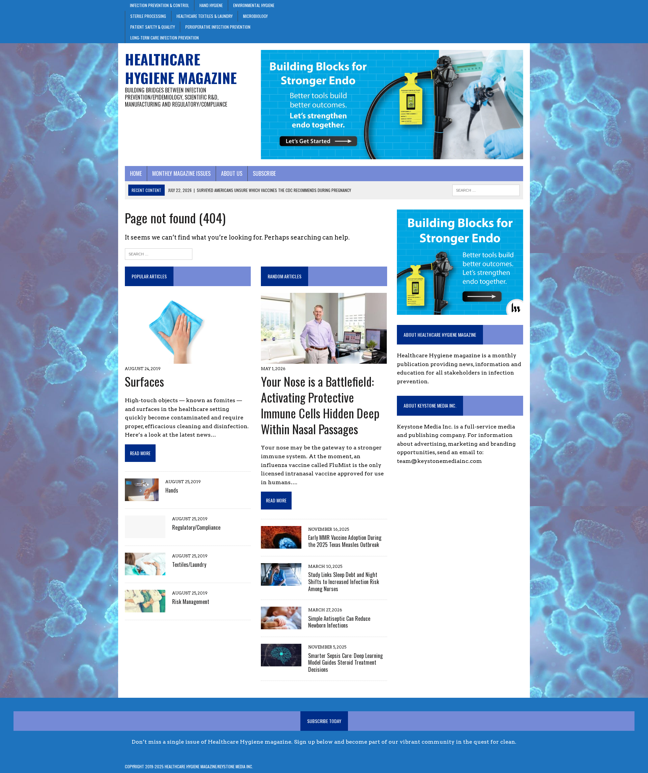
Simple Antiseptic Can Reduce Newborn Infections (339, 622)
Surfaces (144, 381)
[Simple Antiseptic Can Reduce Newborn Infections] (281, 625)
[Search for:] (158, 253)
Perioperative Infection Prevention (217, 27)
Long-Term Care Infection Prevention (164, 37)
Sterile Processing (148, 16)
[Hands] (142, 497)
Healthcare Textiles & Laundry (205, 16)
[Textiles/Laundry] (145, 571)
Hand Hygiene (211, 5)
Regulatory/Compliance (196, 527)
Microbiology (255, 16)
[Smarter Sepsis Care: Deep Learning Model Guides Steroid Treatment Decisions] (281, 662)
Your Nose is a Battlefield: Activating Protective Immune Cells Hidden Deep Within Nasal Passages (320, 404)
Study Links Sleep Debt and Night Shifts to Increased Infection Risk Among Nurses (343, 582)
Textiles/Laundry (189, 564)
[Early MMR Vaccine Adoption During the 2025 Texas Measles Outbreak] (281, 544)
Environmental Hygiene (253, 5)
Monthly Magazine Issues (181, 173)
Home (136, 173)
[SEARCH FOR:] (486, 189)
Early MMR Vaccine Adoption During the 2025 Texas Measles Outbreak (344, 541)
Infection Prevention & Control (159, 5)
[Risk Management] (145, 608)
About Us (231, 173)
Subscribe (264, 173)
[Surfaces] (178, 359)
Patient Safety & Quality (152, 27)
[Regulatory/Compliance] (145, 534)
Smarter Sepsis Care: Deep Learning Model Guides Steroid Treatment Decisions (345, 663)
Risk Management (190, 602)
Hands (171, 490)
